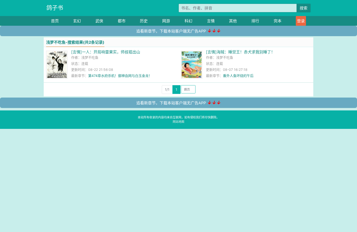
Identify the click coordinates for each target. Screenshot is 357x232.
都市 (122, 20)
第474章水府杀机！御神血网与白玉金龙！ (120, 76)
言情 (211, 20)
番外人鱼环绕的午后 (238, 76)
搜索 (303, 8)
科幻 (188, 20)
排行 (255, 20)
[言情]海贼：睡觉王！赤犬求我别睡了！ (240, 52)
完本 (277, 20)
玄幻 (77, 20)
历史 (144, 20)
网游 (166, 20)
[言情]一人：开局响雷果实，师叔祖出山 (105, 52)
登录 (301, 20)
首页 (55, 20)
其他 (233, 20)
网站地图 (178, 122)
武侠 (99, 20)
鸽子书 (54, 7)
